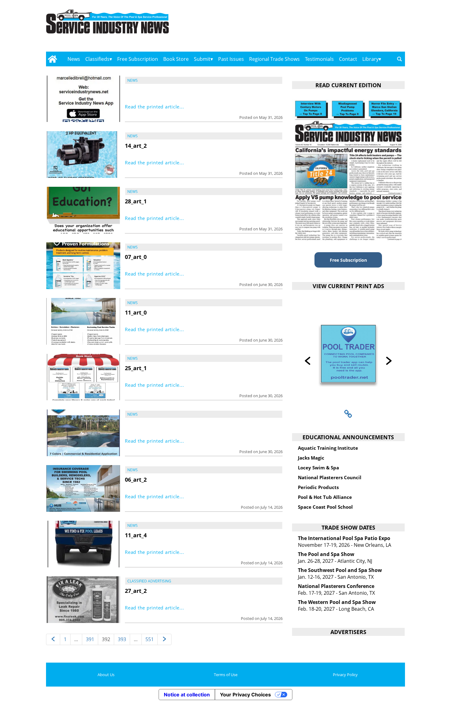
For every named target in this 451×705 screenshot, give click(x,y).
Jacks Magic (311, 458)
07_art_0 (136, 256)
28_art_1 (136, 201)
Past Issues (231, 59)
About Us (106, 674)
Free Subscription (137, 59)
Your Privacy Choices (245, 694)
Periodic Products (318, 487)
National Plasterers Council (329, 477)
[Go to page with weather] (351, 28)
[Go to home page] (52, 59)
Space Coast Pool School (325, 507)
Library (370, 59)
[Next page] (164, 639)
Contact (348, 59)
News (73, 59)
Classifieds (97, 59)
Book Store (176, 59)
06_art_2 (136, 479)
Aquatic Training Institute (328, 448)
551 (149, 639)
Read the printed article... (154, 107)
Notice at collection (187, 694)
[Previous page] (53, 639)
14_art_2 (136, 145)
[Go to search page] (399, 59)
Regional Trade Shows (274, 59)
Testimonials (319, 59)
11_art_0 (136, 312)
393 (122, 639)
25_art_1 (136, 368)
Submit (202, 59)
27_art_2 (136, 590)
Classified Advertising (149, 581)
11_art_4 (136, 535)
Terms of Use (225, 674)
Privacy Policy (345, 674)
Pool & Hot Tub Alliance (325, 497)
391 (90, 639)
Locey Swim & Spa (318, 467)
